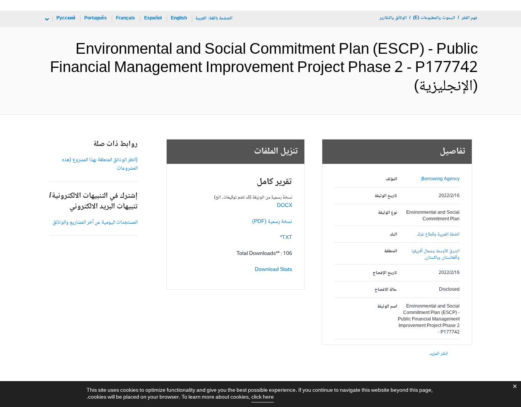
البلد (393, 234)
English (179, 18)
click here (262, 397)
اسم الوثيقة (387, 306)
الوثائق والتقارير (393, 18)
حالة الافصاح (386, 290)
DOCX (284, 205)
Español (153, 18)
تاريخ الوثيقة (386, 196)
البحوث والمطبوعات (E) (434, 18)
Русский (65, 18)
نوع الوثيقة (387, 213)
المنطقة (390, 251)
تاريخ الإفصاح (385, 273)
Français (125, 18)
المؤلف (391, 179)
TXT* (286, 237)
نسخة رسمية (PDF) (272, 221)
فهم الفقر (469, 18)
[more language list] (46, 19)
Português (95, 18)
